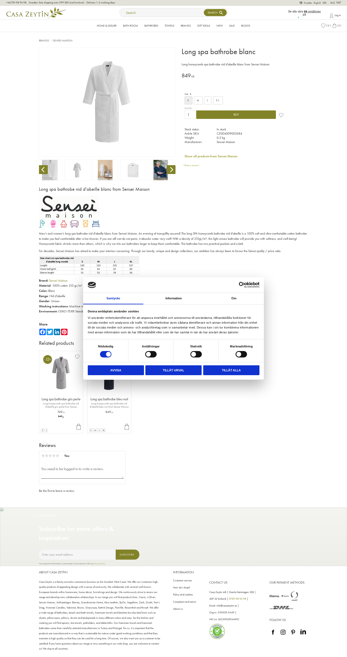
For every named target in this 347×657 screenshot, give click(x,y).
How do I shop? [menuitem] (181, 587)
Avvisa (115, 370)
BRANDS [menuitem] (186, 25)
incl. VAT (335, 2)
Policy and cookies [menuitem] (183, 594)
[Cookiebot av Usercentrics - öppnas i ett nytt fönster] (241, 285)
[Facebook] (273, 634)
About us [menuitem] (178, 609)
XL (218, 100)
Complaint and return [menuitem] (184, 601)
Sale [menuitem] (232, 25)
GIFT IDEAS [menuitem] (203, 25)
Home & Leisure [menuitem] (107, 25)
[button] (325, 25)
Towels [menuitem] (169, 25)
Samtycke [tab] (113, 298)
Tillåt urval (173, 370)
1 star (43, 455)
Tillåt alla (231, 370)
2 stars (46, 455)
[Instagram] (283, 634)
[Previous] (43, 169)
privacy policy (99, 563)
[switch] (151, 354)
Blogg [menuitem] (245, 25)
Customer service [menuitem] (182, 580)
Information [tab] (173, 298)
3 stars (50, 455)
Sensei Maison (58, 280)
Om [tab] (233, 298)
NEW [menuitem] (219, 25)
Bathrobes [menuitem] (151, 25)
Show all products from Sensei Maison (211, 156)
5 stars (57, 455)
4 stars (54, 455)
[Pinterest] (293, 634)
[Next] (171, 169)
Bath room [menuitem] (130, 25)
